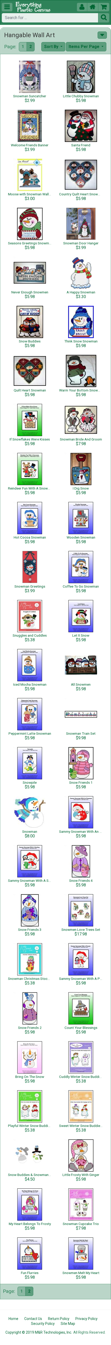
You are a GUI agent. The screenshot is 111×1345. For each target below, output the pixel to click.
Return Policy (58, 1319)
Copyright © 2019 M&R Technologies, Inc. (38, 1332)
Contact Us (33, 1319)
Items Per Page (84, 46)
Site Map (68, 1324)
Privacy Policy (86, 1319)
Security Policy (43, 1324)
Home (13, 1319)
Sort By (51, 46)
